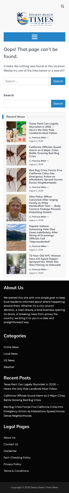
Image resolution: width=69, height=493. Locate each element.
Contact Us (11, 444)
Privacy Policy (12, 464)
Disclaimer (10, 451)
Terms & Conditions (16, 471)
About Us (9, 438)
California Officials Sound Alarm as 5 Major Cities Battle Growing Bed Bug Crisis (45, 151)
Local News (11, 354)
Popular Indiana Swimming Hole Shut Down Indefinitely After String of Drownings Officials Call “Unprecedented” (43, 233)
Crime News (11, 347)
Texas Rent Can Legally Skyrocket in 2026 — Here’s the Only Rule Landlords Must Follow (44, 128)
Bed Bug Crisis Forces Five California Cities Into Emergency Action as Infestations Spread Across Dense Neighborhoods (46, 176)
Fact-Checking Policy (17, 457)
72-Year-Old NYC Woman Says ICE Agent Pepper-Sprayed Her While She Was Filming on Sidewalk (45, 260)
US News (9, 360)
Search (9, 95)
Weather (9, 367)
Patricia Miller (39, 137)
